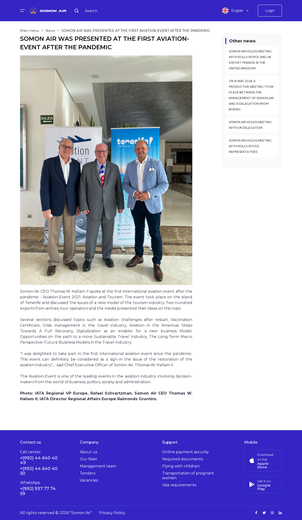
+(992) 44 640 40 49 (39, 460)
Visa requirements (179, 485)
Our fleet (88, 459)
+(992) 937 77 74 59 (38, 491)
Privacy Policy (112, 513)
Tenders (87, 473)
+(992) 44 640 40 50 (39, 471)
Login (270, 10)
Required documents (182, 459)
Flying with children (181, 466)
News (50, 31)
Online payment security (185, 452)
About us (88, 452)
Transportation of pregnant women (188, 475)
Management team (98, 466)
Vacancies (89, 480)
